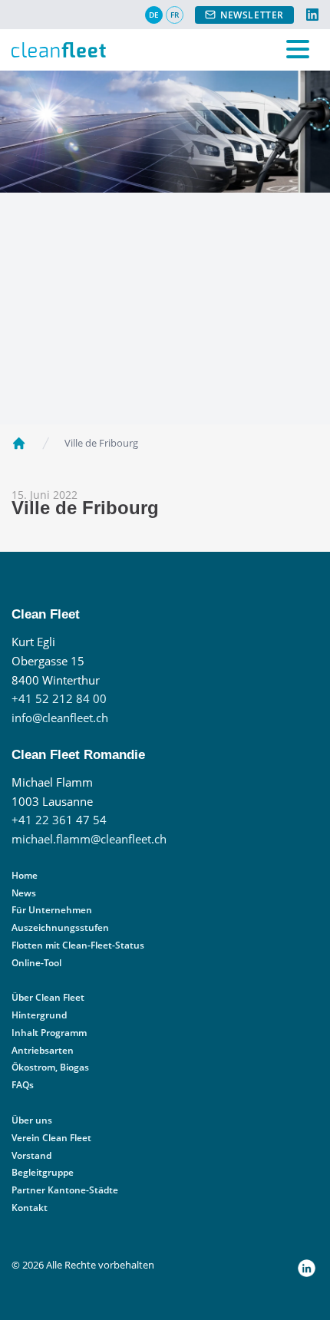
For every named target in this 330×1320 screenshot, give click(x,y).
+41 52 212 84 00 (59, 699)
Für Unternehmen (52, 909)
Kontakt (30, 1207)
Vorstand (31, 1155)
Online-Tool (36, 962)
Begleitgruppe (43, 1172)
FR (174, 14)
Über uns (32, 1120)
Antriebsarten (43, 1050)
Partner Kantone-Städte (65, 1189)
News (24, 892)
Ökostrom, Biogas (50, 1067)
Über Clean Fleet (48, 997)
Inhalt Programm (49, 1032)
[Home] (19, 443)
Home (25, 875)
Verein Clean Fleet (51, 1137)
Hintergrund (39, 1014)
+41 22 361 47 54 (59, 820)
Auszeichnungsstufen (60, 927)
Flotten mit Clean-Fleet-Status (78, 945)
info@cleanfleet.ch (60, 718)
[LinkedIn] (312, 14)
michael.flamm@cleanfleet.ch (89, 839)
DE (154, 14)
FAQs (23, 1084)
